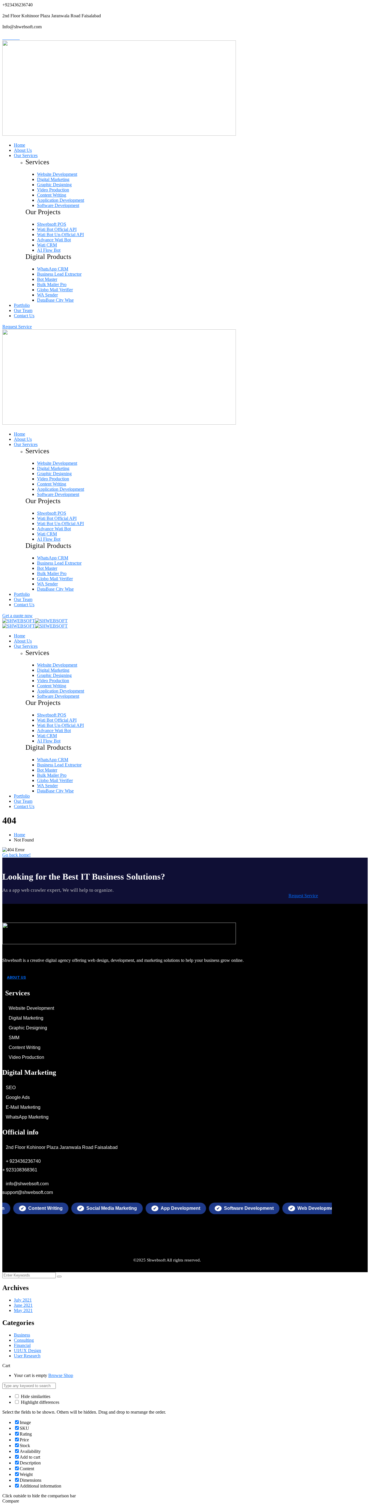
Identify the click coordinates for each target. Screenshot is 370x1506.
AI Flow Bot (48, 250)
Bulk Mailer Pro (51, 284)
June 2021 (23, 1305)
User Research (27, 1355)
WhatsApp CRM (52, 268)
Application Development (60, 200)
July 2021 (23, 1300)
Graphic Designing (54, 184)
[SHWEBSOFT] (18, 620)
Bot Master (47, 279)
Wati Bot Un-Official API (60, 234)
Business (22, 1335)
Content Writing (51, 195)
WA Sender (47, 294)
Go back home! (16, 854)
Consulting (24, 1340)
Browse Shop (60, 1375)
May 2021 (23, 1310)
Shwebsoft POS (51, 224)
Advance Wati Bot (54, 239)
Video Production (53, 189)
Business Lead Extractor (59, 274)
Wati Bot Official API (57, 229)
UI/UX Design (27, 1350)
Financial (22, 1345)
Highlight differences (39, 1402)
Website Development (57, 174)
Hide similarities (35, 1396)
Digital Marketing (53, 179)
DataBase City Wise (55, 300)
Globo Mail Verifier (55, 289)
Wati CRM (47, 244)
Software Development (58, 205)
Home (19, 834)
